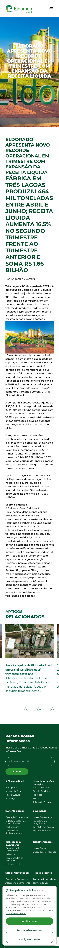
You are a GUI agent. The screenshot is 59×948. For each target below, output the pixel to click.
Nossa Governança (42, 817)
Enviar (17, 771)
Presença (10, 798)
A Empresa (11, 787)
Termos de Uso (41, 882)
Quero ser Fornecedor (44, 852)
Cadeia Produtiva (42, 791)
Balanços (10, 854)
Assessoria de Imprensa (17, 882)
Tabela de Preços (42, 802)
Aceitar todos (29, 921)
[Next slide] (51, 709)
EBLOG (37, 798)
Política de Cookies (16, 913)
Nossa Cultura (12, 794)
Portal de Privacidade (44, 879)
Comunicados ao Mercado (14, 859)
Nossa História (13, 791)
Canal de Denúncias (43, 827)
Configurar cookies (29, 939)
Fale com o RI (12, 864)
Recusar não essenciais (29, 930)
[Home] (18, 9)
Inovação (37, 794)
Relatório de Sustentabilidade (14, 831)
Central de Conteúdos (16, 879)
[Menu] (51, 8)
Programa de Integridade (40, 822)
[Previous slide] (27, 709)
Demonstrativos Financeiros (14, 849)
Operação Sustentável (17, 817)
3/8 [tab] (37, 709)
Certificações (12, 827)
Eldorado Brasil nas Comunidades (15, 822)
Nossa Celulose (41, 787)
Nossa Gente (39, 848)
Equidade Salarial (42, 830)
